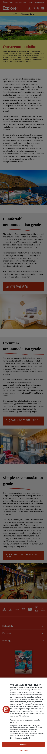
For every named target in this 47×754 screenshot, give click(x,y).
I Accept (23, 744)
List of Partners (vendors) (20, 738)
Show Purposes (24, 750)
